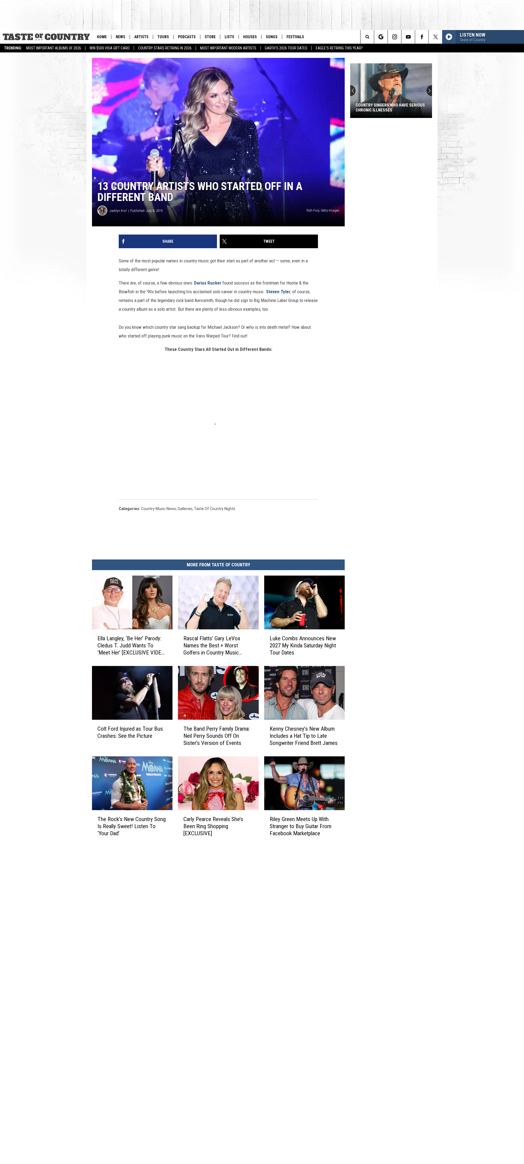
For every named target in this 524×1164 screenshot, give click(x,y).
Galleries (185, 509)
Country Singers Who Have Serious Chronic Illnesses (390, 107)
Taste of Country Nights (214, 509)
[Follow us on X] (435, 37)
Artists (141, 37)
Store (210, 37)
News (120, 37)
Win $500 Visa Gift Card (110, 48)
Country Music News (158, 509)
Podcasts (187, 37)
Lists (229, 37)
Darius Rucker (207, 283)
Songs (272, 37)
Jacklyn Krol (118, 211)
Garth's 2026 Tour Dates (286, 48)
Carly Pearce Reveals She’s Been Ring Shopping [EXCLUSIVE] (213, 826)
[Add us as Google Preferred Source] (381, 37)
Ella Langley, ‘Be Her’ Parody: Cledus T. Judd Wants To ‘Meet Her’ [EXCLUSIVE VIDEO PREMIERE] (131, 645)
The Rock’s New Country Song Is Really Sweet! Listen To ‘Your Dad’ (131, 826)
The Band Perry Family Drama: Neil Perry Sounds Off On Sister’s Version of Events (216, 735)
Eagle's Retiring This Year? (339, 48)
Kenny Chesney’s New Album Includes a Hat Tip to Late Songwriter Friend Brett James (304, 735)
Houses (250, 37)
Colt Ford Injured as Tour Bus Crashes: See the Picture (130, 732)
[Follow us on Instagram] (394, 37)
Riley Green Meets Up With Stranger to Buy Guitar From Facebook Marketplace (300, 826)
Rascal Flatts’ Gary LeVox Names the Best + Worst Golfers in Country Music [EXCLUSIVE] (211, 645)
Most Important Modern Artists (228, 48)
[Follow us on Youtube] (408, 37)
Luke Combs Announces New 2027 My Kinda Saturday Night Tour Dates (303, 645)
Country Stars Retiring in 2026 (165, 48)
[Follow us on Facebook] (421, 37)
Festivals (295, 37)
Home (102, 37)
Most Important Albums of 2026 (53, 48)
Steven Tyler (278, 291)
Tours (163, 37)
